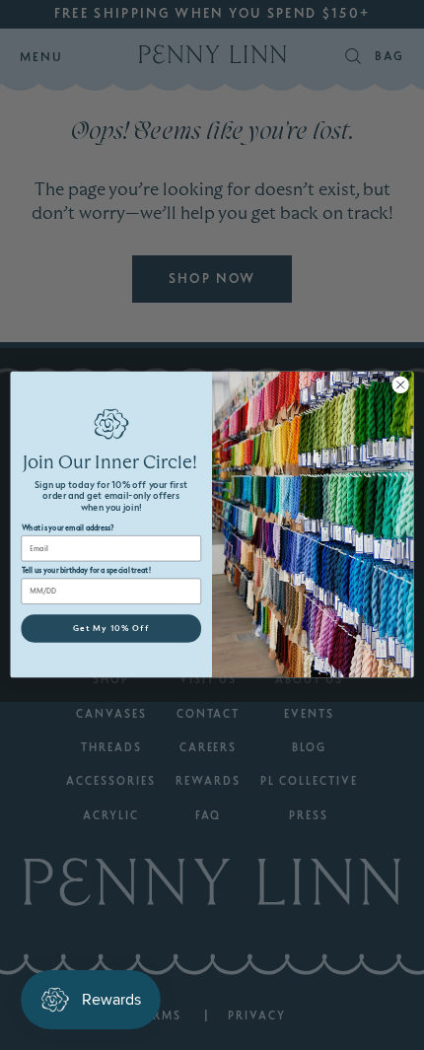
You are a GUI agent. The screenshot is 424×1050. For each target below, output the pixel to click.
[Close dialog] (400, 384)
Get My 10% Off (111, 629)
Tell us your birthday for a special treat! (86, 571)
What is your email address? (67, 528)
